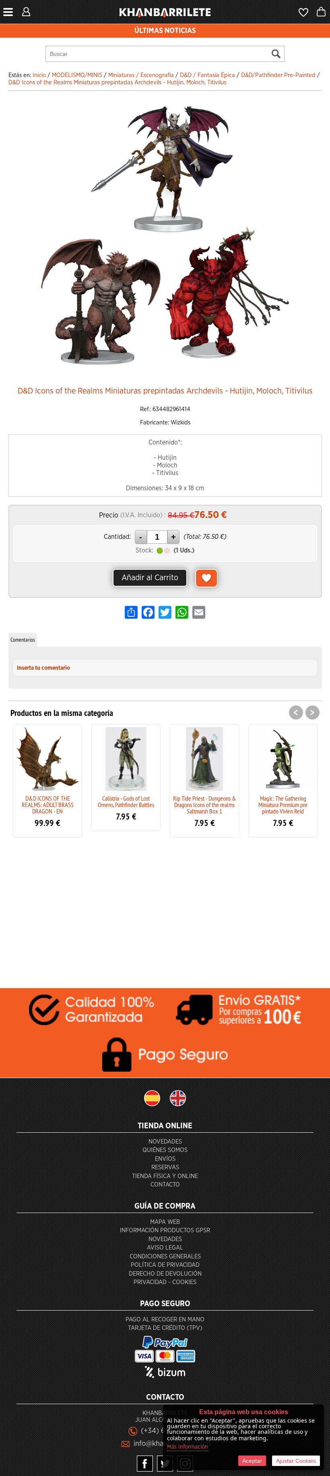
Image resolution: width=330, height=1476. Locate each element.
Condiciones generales (165, 1257)
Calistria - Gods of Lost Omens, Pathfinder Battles (51, 801)
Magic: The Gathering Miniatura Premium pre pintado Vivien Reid (207, 804)
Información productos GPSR (165, 1230)
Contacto (165, 1185)
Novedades (165, 1142)
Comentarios (22, 639)
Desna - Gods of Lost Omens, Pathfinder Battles (286, 801)
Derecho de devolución (165, 1274)
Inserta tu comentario (43, 668)
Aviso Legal (165, 1248)
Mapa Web (165, 1222)
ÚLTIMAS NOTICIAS (165, 31)
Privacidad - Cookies (165, 1282)
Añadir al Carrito (150, 578)
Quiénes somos (165, 1150)
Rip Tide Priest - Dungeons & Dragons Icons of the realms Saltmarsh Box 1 (129, 804)
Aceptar (252, 1461)
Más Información (187, 1447)
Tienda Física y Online (165, 1176)
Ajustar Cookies (296, 1461)
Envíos (165, 1159)
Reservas (165, 1167)
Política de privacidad (165, 1265)
